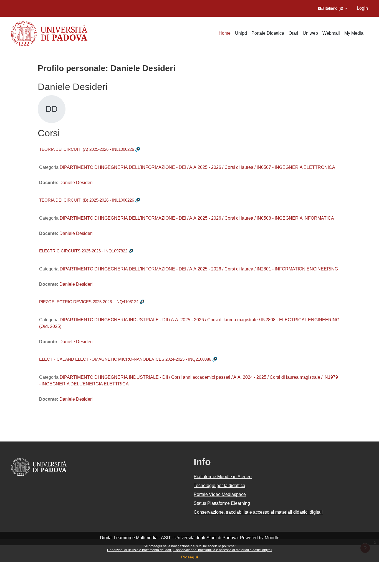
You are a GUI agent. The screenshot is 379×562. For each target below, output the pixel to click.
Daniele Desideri (76, 182)
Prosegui (189, 557)
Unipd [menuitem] (241, 33)
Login (362, 8)
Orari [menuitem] (293, 33)
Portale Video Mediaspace (220, 494)
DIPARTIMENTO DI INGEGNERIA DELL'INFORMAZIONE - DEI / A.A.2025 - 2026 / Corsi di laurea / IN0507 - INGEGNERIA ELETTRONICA (197, 167)
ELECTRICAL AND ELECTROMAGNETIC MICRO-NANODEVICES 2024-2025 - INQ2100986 (125, 359)
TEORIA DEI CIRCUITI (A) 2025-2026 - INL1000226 (86, 149)
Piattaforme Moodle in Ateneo (223, 476)
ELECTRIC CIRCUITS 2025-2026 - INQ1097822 (83, 251)
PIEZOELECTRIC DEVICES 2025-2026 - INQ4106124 (88, 301)
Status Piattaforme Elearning (222, 503)
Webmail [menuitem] (331, 33)
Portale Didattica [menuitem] (267, 33)
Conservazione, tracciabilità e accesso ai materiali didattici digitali (222, 550)
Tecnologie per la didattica (219, 485)
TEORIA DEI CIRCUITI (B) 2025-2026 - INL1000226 (86, 200)
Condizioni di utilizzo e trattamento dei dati (139, 550)
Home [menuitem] (225, 33)
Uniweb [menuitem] (310, 33)
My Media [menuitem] (353, 33)
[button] (332, 8)
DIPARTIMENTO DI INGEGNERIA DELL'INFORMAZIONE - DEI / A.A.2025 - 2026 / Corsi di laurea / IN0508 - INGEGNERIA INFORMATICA (197, 218)
